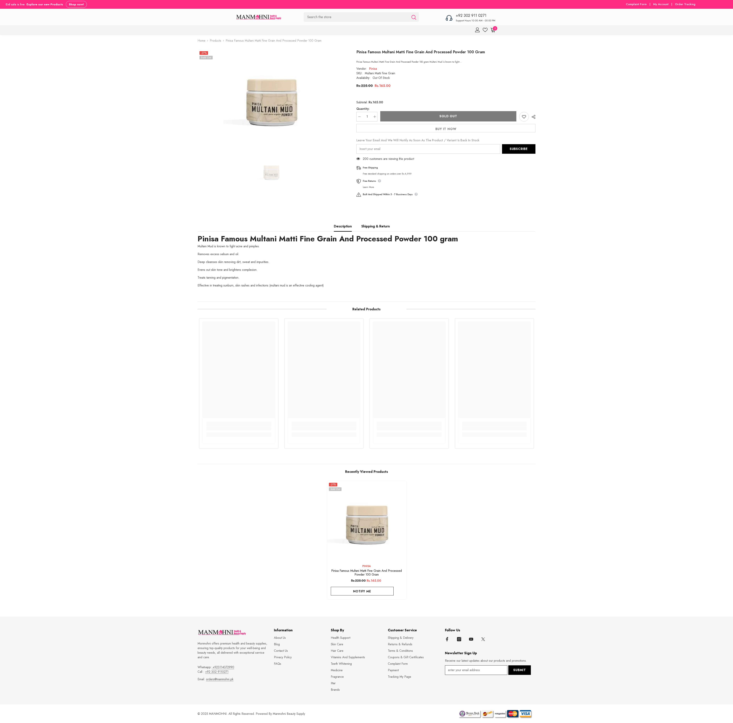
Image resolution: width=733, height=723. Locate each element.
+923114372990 (223, 667)
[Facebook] (447, 639)
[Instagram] (459, 639)
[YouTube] (471, 639)
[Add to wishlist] (524, 116)
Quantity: (363, 109)
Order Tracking (685, 4)
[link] (238, 428)
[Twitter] (483, 639)
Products (215, 40)
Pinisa (373, 68)
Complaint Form (636, 4)
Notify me (362, 591)
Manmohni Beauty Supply (289, 714)
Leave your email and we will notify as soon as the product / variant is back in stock (417, 140)
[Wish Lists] (485, 29)
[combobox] (356, 17)
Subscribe (519, 149)
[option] (271, 97)
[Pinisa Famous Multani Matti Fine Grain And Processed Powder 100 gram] (366, 520)
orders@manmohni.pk (219, 679)
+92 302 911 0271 (471, 15)
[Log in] (477, 29)
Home (201, 40)
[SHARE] (532, 116)
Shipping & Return (375, 226)
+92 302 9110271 (216, 672)
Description (343, 226)
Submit (519, 670)
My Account (661, 4)
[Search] (361, 17)
